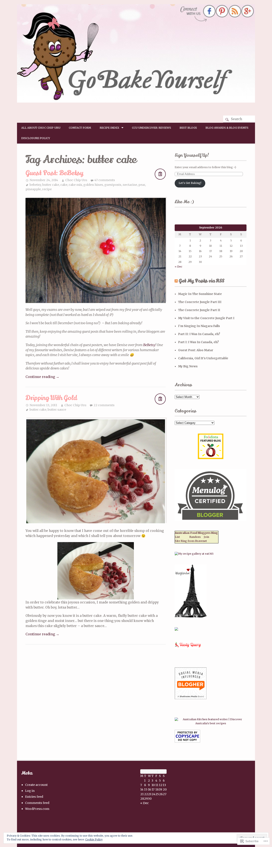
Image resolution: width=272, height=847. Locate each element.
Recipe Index (109, 127)
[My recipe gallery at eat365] (194, 553)
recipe (47, 189)
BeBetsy (149, 345)
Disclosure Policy (35, 138)
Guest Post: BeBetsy (54, 173)
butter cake (50, 185)
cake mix (75, 185)
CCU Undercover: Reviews (151, 127)
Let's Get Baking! (190, 183)
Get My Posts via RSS (201, 281)
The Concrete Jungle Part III (199, 302)
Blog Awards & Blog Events (226, 127)
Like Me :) (184, 202)
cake (63, 185)
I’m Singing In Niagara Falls (199, 326)
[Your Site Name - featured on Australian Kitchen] (210, 723)
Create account (36, 785)
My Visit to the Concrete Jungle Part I (206, 318)
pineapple (33, 189)
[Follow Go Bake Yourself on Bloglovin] (191, 616)
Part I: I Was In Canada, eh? (198, 342)
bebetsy (35, 185)
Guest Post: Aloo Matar (195, 350)
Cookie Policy (94, 839)
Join (206, 536)
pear (141, 185)
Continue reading (42, 377)
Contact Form (80, 127)
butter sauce (57, 410)
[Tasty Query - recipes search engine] (188, 648)
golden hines (93, 185)
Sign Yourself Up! (192, 155)
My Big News (188, 366)
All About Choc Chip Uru (40, 127)
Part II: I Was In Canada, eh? (199, 334)
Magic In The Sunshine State (200, 294)
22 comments (104, 405)
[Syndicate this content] (176, 281)
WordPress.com (37, 809)
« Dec (178, 266)
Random (195, 536)
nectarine (130, 185)
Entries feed (34, 797)
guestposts (112, 185)
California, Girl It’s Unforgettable (203, 358)
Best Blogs (188, 127)
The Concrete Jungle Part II (199, 310)
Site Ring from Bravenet (191, 541)
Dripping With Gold (51, 398)
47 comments (104, 180)
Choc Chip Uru (76, 180)
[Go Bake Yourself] (136, 101)
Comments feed (37, 803)
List (177, 536)
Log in (30, 791)
